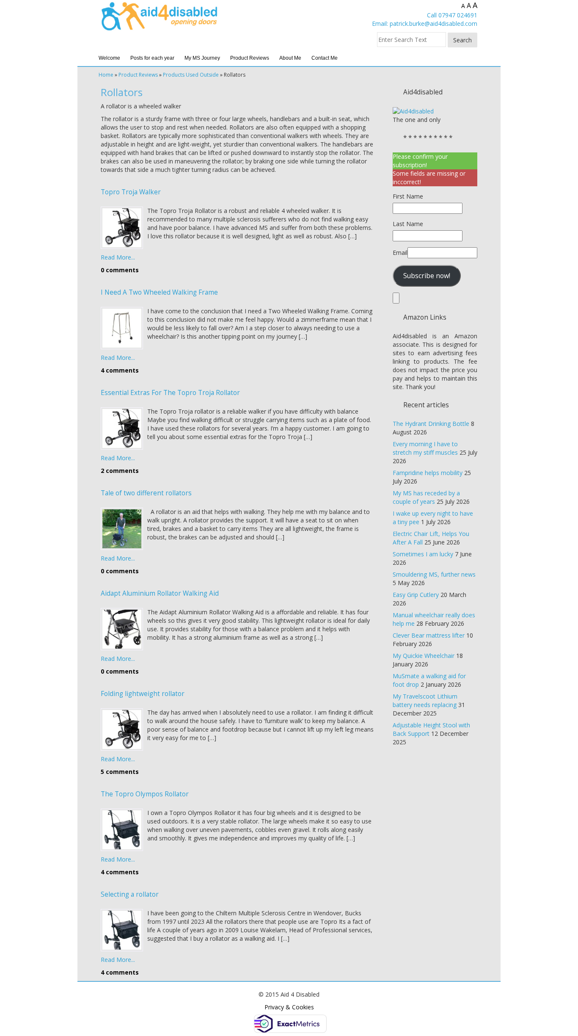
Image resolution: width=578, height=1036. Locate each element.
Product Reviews (249, 58)
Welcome (109, 58)
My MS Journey (202, 58)
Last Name (408, 224)
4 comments (120, 370)
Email (400, 253)
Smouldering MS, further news (434, 574)
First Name (408, 196)
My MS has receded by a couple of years (426, 497)
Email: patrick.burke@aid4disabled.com (424, 23)
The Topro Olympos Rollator (145, 794)
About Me (290, 58)
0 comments (120, 270)
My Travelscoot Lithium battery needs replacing (425, 700)
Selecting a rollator (130, 894)
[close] (396, 298)
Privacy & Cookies (289, 1007)
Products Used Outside (191, 74)
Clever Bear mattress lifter (429, 635)
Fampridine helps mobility (427, 473)
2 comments (120, 471)
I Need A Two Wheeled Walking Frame (159, 292)
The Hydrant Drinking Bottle (431, 424)
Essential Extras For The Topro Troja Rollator (170, 392)
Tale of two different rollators (146, 493)
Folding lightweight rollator (142, 693)
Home (106, 74)
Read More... (118, 257)
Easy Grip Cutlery (416, 595)
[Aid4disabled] (413, 111)
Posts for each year (152, 58)
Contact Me (324, 58)
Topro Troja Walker (131, 192)
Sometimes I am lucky (423, 554)
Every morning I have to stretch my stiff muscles (425, 448)
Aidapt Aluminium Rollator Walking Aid (160, 593)
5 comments (120, 772)
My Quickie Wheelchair (423, 656)
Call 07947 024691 (452, 15)
